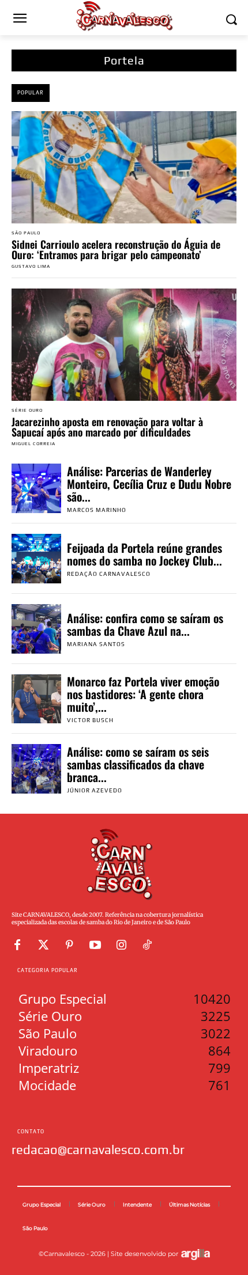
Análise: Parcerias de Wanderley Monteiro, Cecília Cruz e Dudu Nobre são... (149, 483)
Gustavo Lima (31, 266)
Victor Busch (90, 720)
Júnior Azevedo (94, 790)
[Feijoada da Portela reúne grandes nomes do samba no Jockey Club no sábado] (36, 558)
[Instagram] (121, 945)
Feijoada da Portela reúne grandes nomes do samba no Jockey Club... (144, 554)
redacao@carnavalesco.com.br (98, 1149)
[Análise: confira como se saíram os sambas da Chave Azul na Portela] (36, 629)
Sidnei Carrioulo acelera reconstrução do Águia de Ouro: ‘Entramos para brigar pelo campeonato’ (116, 249)
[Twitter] (43, 945)
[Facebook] (17, 945)
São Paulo (26, 233)
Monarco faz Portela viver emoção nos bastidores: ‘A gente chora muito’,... (143, 694)
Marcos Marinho (96, 510)
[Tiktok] (147, 945)
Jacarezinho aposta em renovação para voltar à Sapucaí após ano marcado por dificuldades (107, 426)
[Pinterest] (69, 945)
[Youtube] (95, 945)
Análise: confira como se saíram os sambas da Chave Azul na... (145, 624)
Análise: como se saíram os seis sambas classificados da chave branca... (138, 764)
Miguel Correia (33, 443)
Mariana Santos (96, 644)
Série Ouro (27, 410)
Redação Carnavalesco (109, 574)
